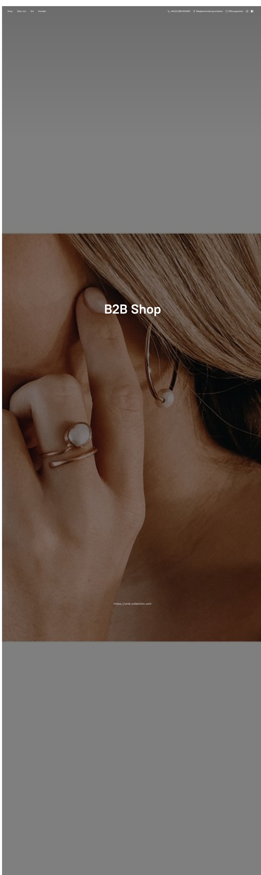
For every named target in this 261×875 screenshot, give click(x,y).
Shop (10, 11)
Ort (32, 11)
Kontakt (42, 11)
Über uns (21, 11)
